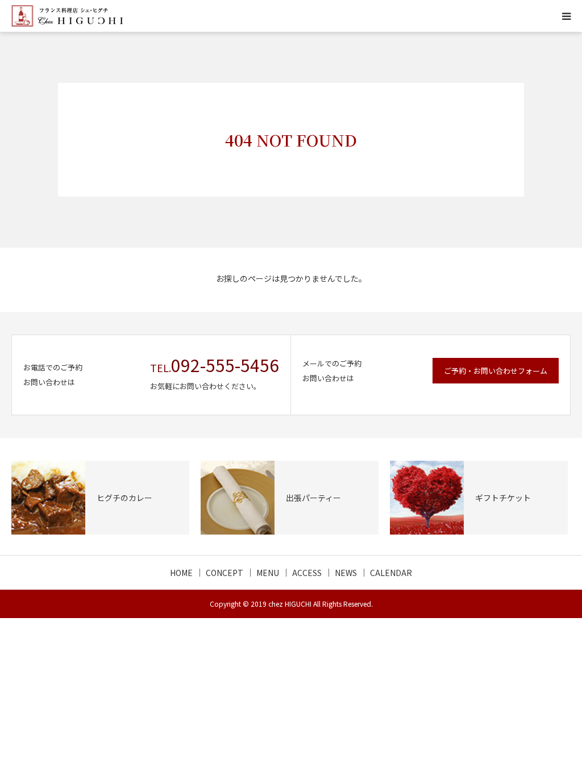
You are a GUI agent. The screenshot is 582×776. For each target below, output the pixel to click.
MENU (267, 573)
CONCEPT (224, 573)
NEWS (346, 573)
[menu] (566, 16)
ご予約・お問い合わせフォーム (495, 370)
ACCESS (307, 573)
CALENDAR (391, 573)
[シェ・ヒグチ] (67, 16)
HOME (181, 573)
